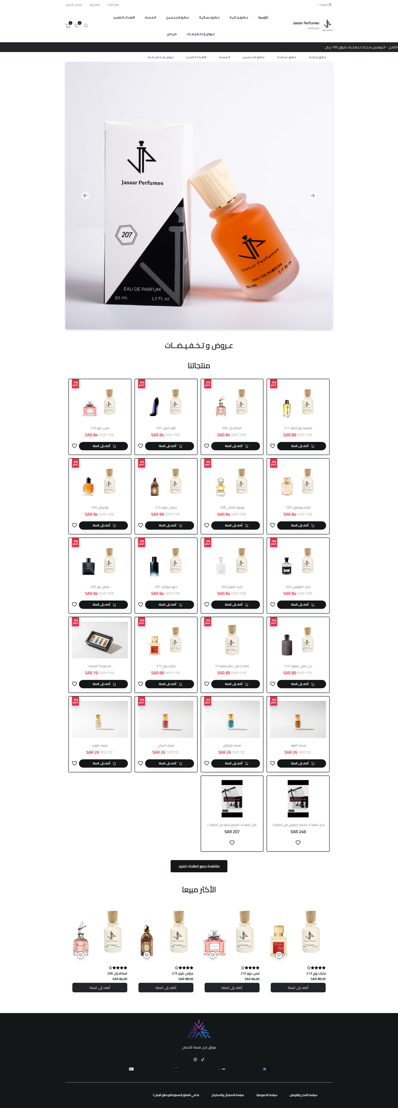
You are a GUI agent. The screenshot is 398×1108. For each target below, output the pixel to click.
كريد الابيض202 (232, 587)
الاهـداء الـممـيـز (124, 17)
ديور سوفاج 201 (166, 587)
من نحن (172, 34)
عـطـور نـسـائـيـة (209, 17)
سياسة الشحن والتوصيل (303, 1095)
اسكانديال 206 (232, 428)
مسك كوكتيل (232, 745)
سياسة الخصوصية (266, 1095)
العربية (324, 4)
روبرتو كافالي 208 (232, 507)
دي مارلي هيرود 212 (298, 666)
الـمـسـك (150, 17)
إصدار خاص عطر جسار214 (232, 666)
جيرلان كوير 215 (166, 507)
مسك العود (298, 745)
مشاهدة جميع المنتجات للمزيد (199, 866)
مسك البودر (100, 745)
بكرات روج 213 (166, 666)
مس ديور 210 (99, 428)
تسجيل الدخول (73, 4)
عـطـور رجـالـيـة (239, 17)
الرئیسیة (263, 17)
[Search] (86, 25)
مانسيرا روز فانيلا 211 (298, 428)
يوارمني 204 (99, 507)
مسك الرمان (166, 745)
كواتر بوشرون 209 (298, 507)
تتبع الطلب (113, 4)
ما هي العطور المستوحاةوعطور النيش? (176, 1095)
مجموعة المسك (100, 666)
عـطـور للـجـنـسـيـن (177, 17)
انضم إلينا (95, 4)
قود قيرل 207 (166, 428)
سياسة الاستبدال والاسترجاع (228, 1095)
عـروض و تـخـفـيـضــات (201, 34)
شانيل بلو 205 (100, 587)
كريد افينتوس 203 (298, 587)
